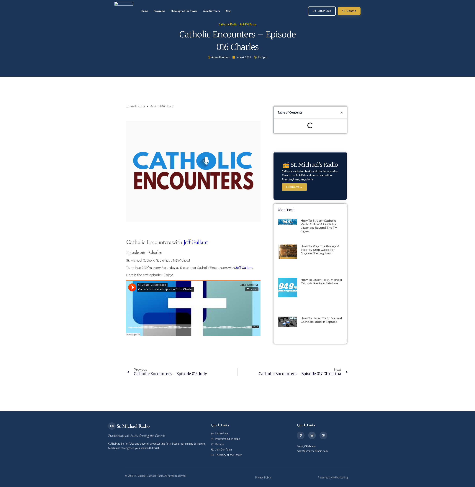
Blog (228, 11)
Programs (159, 11)
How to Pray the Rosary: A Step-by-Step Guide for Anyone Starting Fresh (320, 250)
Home (144, 11)
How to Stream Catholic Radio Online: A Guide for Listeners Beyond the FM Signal (319, 226)
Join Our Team (211, 11)
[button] (341, 112)
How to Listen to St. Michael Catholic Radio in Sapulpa (321, 320)
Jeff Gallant (195, 242)
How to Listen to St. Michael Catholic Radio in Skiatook (321, 281)
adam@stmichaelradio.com (312, 451)
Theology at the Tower (184, 11)
